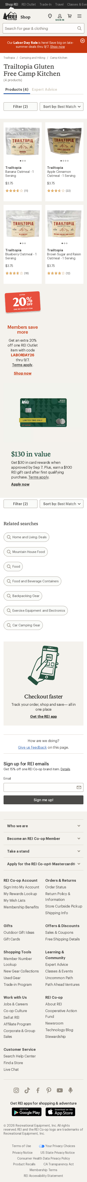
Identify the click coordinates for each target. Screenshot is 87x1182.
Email (7, 778)
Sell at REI (11, 1017)
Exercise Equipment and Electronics (38, 610)
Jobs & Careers (16, 1004)
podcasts (70, 1090)
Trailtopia (9, 57)
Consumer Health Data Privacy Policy (43, 1158)
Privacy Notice (22, 1152)
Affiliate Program (17, 1024)
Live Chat (11, 1069)
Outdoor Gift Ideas (19, 932)
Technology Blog (59, 1030)
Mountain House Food (28, 552)
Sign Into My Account (21, 887)
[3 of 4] (65, 160)
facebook (38, 1090)
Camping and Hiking (32, 57)
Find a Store (13, 1063)
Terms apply (22, 365)
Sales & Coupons (59, 932)
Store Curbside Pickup (63, 906)
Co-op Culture (15, 1011)
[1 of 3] (20, 160)
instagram (16, 1090)
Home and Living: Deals (29, 537)
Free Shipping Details (62, 939)
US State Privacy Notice (58, 1152)
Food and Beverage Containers (35, 581)
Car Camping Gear (26, 625)
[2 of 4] (63, 160)
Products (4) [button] (16, 89)
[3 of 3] (25, 160)
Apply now (20, 484)
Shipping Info (56, 913)
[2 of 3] (23, 160)
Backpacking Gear (25, 596)
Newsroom (54, 1023)
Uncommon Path (59, 978)
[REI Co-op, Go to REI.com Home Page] (10, 16)
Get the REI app (43, 716)
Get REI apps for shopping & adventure (43, 1103)
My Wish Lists (14, 900)
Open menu (79, 16)
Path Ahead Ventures (62, 984)
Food (16, 566)
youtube (60, 1090)
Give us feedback (32, 747)
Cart (69, 16)
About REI (53, 1004)
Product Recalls (24, 1164)
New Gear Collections (21, 971)
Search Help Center (20, 1056)
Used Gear (12, 978)
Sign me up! (43, 800)
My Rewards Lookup (20, 894)
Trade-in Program (17, 984)
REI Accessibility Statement (43, 1175)
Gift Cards (12, 939)
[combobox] (43, 28)
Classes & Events (59, 971)
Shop (25, 16)
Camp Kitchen (58, 57)
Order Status (55, 887)
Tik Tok (27, 1090)
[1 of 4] (61, 160)
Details (65, 769)
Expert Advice (44, 89)
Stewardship (55, 1036)
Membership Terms (43, 1170)
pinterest (49, 1090)
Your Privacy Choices (59, 1146)
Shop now (22, 373)
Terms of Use (21, 1146)
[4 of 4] (68, 160)
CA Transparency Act (59, 1164)
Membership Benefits (21, 907)
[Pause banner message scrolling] (82, 40)
